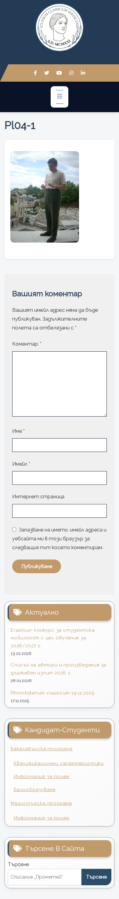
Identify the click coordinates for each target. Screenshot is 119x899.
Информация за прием (41, 776)
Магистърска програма (41, 803)
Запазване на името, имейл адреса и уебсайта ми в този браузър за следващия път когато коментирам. (59, 538)
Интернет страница (38, 496)
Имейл (21, 464)
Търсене (18, 864)
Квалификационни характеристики (59, 763)
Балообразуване (35, 789)
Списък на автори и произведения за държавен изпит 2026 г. (58, 669)
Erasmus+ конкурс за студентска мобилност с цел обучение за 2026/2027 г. (53, 637)
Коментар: (26, 344)
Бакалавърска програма (42, 749)
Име (18, 431)
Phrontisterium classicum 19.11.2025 (52, 693)
